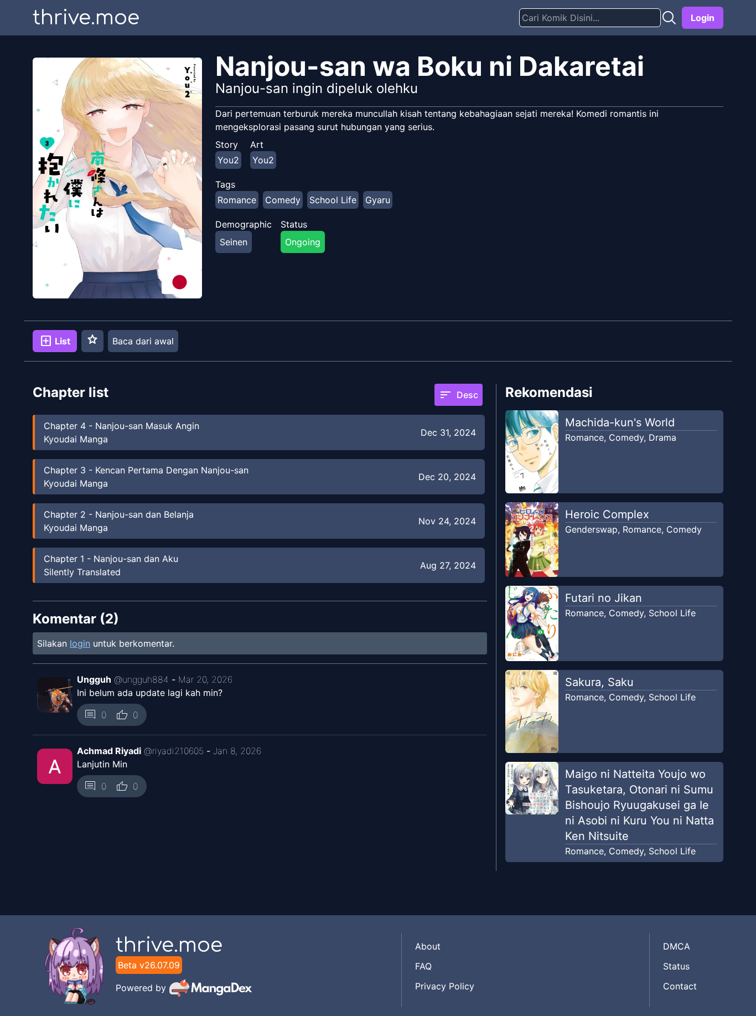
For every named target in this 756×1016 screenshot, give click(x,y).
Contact (680, 986)
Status (676, 966)
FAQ (423, 966)
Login (702, 17)
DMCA (676, 946)
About (428, 946)
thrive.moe (86, 18)
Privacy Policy (444, 986)
